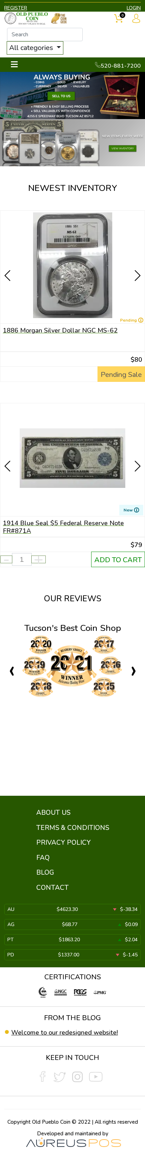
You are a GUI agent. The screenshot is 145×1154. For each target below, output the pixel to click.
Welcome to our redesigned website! (64, 1032)
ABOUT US (53, 812)
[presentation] (8, 263)
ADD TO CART (118, 560)
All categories (32, 47)
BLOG (45, 872)
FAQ (43, 857)
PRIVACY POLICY (63, 842)
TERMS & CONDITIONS (72, 827)
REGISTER (15, 8)
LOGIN (134, 8)
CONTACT (52, 887)
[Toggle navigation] (14, 64)
